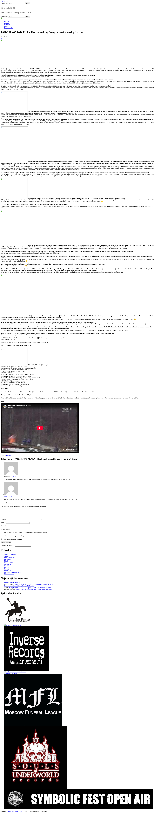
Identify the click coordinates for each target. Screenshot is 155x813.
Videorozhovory (9, 574)
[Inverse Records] (26, 670)
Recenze (6, 567)
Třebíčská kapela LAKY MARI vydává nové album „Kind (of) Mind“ (33, 584)
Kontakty (7, 24)
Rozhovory (9, 455)
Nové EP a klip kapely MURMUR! (23, 586)
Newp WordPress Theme (15, 811)
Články (6, 556)
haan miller (7, 582)
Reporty (6, 569)
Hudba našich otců (9, 557)
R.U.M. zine (8, 7)
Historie (6, 23)
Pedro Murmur (8, 586)
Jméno (3, 522)
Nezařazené (7, 564)
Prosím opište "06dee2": (8, 545)
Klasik (6, 561)
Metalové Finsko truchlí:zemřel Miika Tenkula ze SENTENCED (33, 589)
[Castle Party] (17, 623)
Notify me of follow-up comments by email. (15, 536)
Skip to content (5, 1)
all (1, 38)
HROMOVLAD (16, 582)
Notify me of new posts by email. (12, 539)
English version (8, 28)
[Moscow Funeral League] (33, 725)
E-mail (3, 526)
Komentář (4, 519)
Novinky (6, 566)
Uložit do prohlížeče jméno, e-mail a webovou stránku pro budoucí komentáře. (25, 532)
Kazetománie (8, 559)
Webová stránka (5, 529)
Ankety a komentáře (10, 554)
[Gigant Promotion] (11, 673)
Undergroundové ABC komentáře (14, 572)
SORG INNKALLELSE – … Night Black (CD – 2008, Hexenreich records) (31, 587)
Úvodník (6, 21)
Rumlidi (6, 26)
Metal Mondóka (8, 562)
